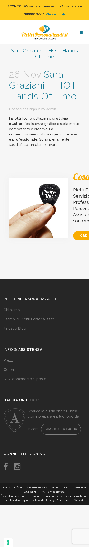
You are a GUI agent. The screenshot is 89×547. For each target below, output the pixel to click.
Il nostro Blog (15, 324)
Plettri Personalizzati (42, 482)
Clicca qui (54, 12)
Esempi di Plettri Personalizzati (29, 314)
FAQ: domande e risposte (25, 374)
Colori (9, 365)
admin (51, 104)
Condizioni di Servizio (70, 495)
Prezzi (9, 355)
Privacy (50, 495)
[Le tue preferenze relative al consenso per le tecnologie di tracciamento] (8, 542)
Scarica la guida (61, 424)
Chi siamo (12, 305)
